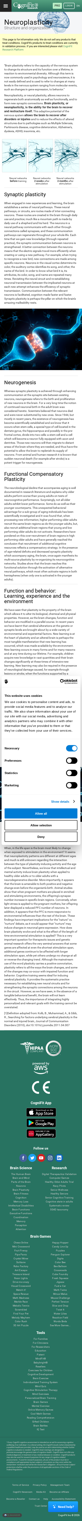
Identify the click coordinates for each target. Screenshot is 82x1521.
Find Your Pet (20, 1313)
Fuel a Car (60, 1286)
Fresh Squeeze (60, 1278)
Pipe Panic (21, 1254)
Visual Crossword (21, 1286)
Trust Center (41, 1506)
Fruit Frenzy (21, 1250)
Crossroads (60, 1270)
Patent (40, 1354)
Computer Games (59, 1178)
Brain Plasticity (21, 1190)
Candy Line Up (60, 1246)
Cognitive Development (41, 1374)
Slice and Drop (60, 1306)
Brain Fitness (21, 1193)
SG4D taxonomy (59, 1209)
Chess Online (21, 1242)
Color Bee (60, 1262)
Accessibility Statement (64, 1499)
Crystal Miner (21, 1258)
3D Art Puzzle (20, 1325)
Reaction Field (60, 1317)
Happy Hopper (60, 1242)
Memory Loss (21, 1201)
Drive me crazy (21, 1282)
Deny (41, 836)
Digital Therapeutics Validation (59, 1174)
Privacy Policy (40, 1485)
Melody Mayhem (21, 1317)
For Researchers (41, 1347)
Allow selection (41, 825)
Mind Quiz (40, 1386)
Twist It (60, 1309)
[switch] (71, 761)
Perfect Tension (60, 1302)
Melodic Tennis (21, 1306)
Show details (60, 801)
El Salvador (13, 1515)
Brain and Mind (21, 1178)
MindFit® (40, 1358)
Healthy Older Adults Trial (59, 1182)
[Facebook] (23, 1158)
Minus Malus (60, 1294)
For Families (41, 1339)
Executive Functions (21, 1213)
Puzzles (60, 1250)
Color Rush (21, 1321)
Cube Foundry (60, 1274)
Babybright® (41, 1362)
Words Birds (60, 1321)
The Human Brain (21, 1174)
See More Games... (60, 1325)
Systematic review (59, 1205)
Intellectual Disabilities (21, 1205)
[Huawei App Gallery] (41, 1133)
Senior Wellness (59, 1190)
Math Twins (60, 1290)
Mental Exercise (40, 1406)
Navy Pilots (59, 1186)
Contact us (34, 1499)
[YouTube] (41, 1158)
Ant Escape (21, 1270)
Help (45, 1499)
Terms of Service (20, 1485)
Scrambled (21, 1309)
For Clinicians (40, 1343)
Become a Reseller (15, 1499)
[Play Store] (41, 1122)
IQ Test (40, 1429)
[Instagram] (50, 1158)
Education (40, 1350)
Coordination (21, 1217)
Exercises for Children (40, 1370)
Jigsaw (60, 1282)
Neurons (21, 1186)
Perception (21, 1225)
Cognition (21, 1197)
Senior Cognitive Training (59, 1197)
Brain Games (40, 1402)
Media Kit (41, 1492)
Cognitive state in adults (59, 1201)
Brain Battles (40, 1425)
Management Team (60, 1485)
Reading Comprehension (40, 1418)
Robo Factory (21, 1266)
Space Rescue (21, 1294)
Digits (60, 1258)
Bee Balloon (60, 1266)
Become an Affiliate (59, 1492)
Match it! (21, 1290)
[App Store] (41, 1112)
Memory (21, 1221)
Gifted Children (40, 1422)
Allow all (41, 813)
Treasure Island (21, 1274)
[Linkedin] (59, 1158)
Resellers (40, 1366)
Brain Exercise (40, 1378)
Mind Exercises (40, 1394)
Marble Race (21, 1302)
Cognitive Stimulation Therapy (41, 1390)
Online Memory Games (40, 1410)
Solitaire (20, 1262)
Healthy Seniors (59, 1193)
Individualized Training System (40, 1382)
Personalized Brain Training (40, 1398)
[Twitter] (32, 1158)
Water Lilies (60, 1313)
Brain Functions (21, 1209)
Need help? (66, 1507)
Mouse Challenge (60, 1298)
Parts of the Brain (21, 1182)
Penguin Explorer (60, 1254)
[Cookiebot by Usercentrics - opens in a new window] (60, 681)
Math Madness (21, 1298)
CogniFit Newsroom (22, 1492)
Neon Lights (21, 1278)
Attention (21, 1229)
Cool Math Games (41, 1414)
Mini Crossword (21, 1246)
